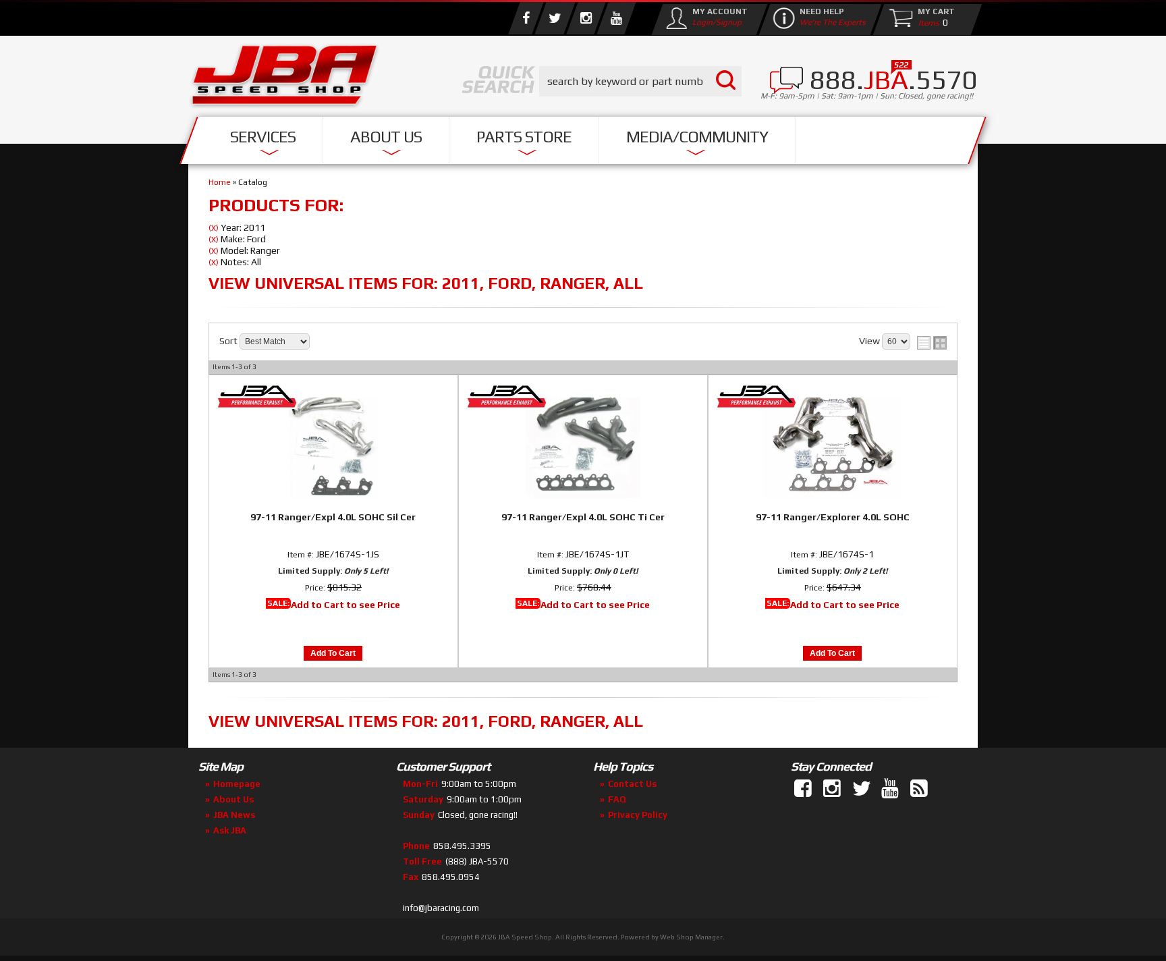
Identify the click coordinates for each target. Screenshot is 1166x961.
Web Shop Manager (691, 937)
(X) (214, 228)
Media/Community (697, 137)
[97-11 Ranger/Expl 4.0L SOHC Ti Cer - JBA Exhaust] (583, 397)
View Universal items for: (426, 283)
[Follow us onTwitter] (862, 789)
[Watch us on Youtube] (616, 18)
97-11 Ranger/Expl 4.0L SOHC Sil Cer (333, 517)
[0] (926, 22)
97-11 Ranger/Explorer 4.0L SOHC (833, 517)
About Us (386, 137)
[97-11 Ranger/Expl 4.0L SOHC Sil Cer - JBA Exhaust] (333, 397)
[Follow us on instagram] (585, 18)
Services (263, 137)
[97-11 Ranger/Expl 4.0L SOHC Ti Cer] (583, 445)
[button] (640, 81)
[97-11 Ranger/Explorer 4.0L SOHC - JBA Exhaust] (832, 397)
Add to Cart (333, 653)
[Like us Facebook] (525, 18)
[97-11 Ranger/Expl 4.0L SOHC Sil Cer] (333, 445)
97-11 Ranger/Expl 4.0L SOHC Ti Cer (583, 517)
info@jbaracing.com (441, 908)
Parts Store (524, 137)
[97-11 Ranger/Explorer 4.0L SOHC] (832, 445)
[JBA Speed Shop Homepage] (284, 78)
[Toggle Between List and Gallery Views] (932, 343)
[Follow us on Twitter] (554, 18)
